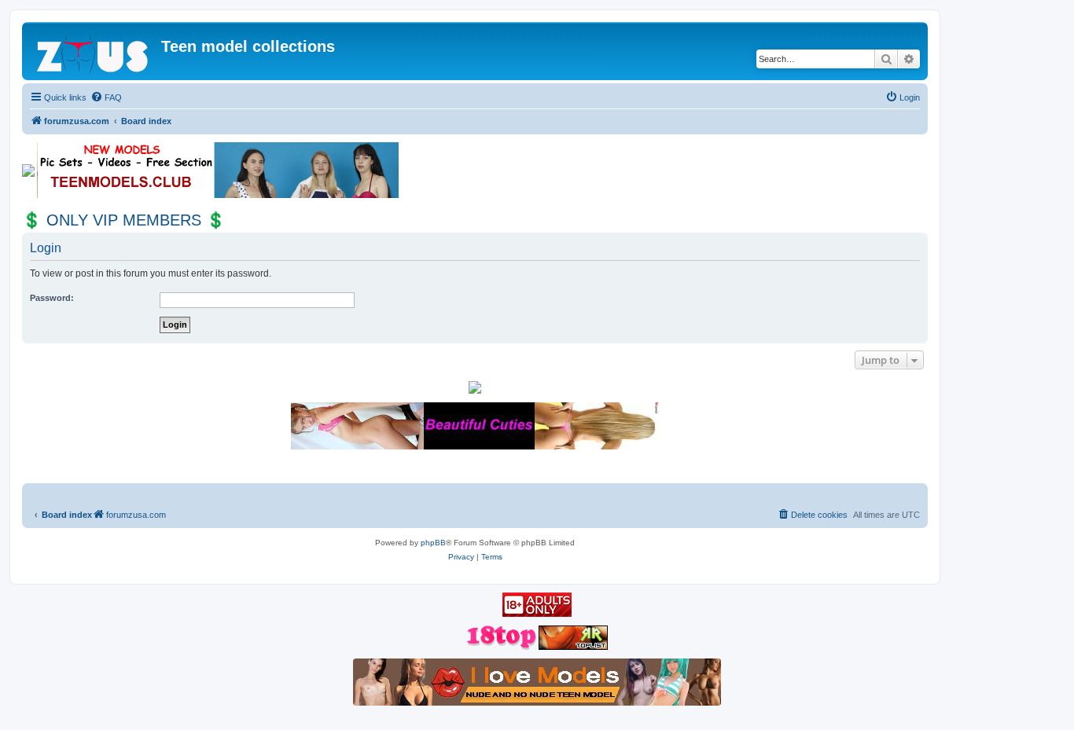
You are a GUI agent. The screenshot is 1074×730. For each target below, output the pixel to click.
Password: (52, 298)
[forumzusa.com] (93, 51)
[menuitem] (106, 97)
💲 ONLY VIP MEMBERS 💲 (124, 220)
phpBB (433, 542)
